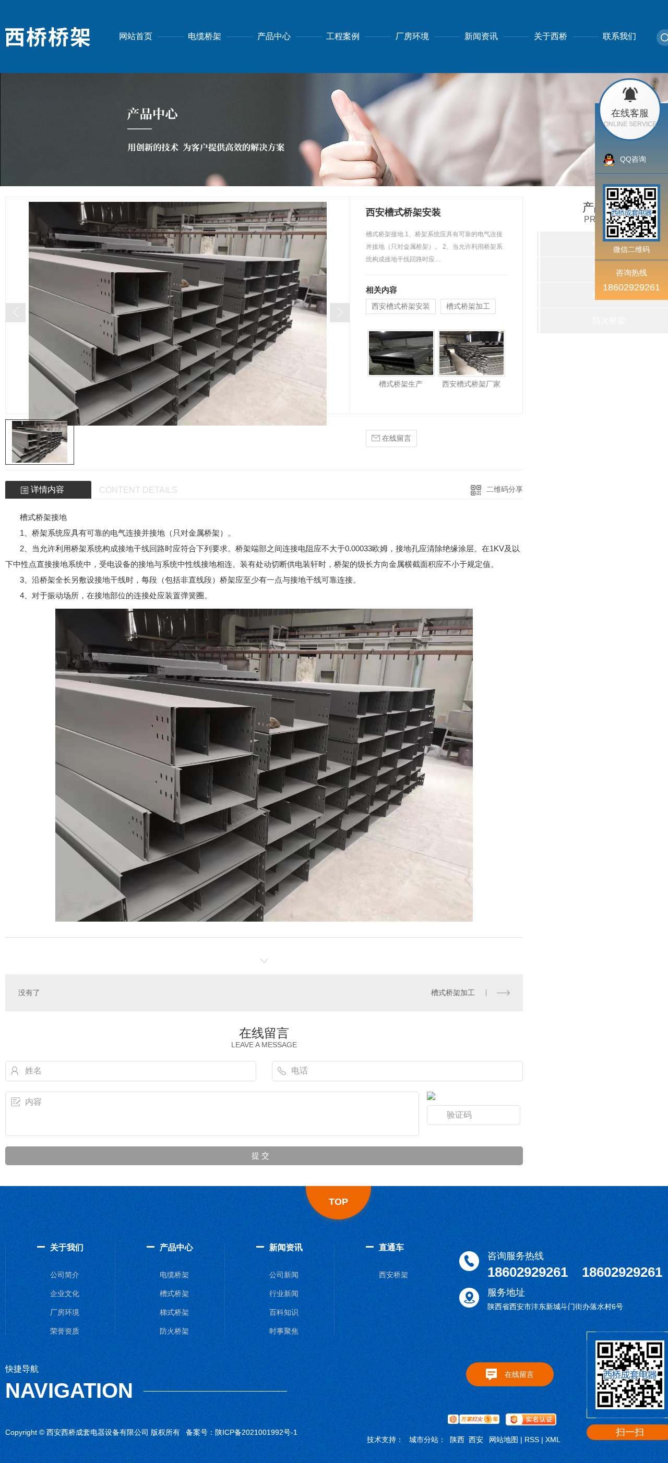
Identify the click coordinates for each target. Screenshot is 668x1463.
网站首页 (135, 36)
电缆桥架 (204, 36)
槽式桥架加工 (468, 306)
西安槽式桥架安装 (401, 306)
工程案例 (343, 36)
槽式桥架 (174, 1293)
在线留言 (395, 438)
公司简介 (64, 1275)
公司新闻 (284, 1275)
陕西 (457, 1439)
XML (552, 1439)
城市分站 (423, 1439)
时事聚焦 (284, 1331)
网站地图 (503, 1439)
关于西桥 (550, 36)
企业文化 (64, 1293)
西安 (476, 1439)
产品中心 (274, 36)
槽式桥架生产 (401, 384)
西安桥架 (393, 1275)
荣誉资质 (64, 1331)
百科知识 (284, 1312)
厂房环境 (412, 36)
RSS (531, 1439)
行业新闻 (284, 1293)
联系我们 (619, 36)
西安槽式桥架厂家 (471, 384)
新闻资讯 (481, 36)
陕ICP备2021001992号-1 (256, 1432)
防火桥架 (174, 1331)
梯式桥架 (174, 1312)
